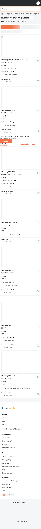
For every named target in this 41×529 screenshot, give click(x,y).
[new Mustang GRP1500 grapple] (20, 257)
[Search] (38, 9)
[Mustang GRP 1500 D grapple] (20, 209)
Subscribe (6, 141)
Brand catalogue (7, 473)
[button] (38, 3)
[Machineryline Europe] (13, 3)
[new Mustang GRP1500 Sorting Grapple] (20, 46)
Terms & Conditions (8, 456)
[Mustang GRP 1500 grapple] (20, 97)
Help (3, 421)
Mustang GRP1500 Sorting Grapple (14, 60)
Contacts (5, 424)
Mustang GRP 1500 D (9, 222)
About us (5, 418)
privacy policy (25, 144)
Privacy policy (6, 460)
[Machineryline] (2, 14)
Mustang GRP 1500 (8, 110)
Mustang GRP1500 (8, 172)
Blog (3, 469)
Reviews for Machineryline (10, 466)
